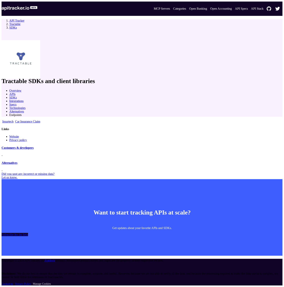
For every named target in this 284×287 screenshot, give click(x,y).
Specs (12, 104)
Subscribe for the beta (15, 234)
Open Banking (198, 8)
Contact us (7, 283)
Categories (179, 8)
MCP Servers (162, 8)
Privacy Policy (23, 283)
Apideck (49, 260)
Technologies (17, 108)
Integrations (16, 101)
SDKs (13, 27)
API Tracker (16, 20)
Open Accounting (221, 8)
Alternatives (16, 111)
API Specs (241, 8)
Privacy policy (18, 140)
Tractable (14, 24)
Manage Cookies (42, 283)
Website (14, 136)
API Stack (257, 8)
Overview (15, 90)
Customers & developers (18, 147)
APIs (12, 94)
